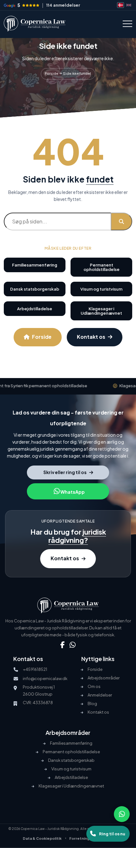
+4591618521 (35, 669)
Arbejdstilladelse (34, 308)
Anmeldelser (100, 695)
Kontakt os (91, 336)
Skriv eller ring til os (65, 472)
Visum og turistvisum (101, 289)
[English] (128, 5)
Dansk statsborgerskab (34, 289)
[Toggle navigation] (127, 23)
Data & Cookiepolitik (42, 838)
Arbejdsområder (104, 678)
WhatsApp (72, 492)
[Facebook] (62, 644)
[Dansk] (120, 5)
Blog (92, 704)
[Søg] (121, 221)
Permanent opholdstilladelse (101, 267)
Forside (42, 336)
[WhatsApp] (73, 644)
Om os (94, 686)
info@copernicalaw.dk (45, 678)
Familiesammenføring (34, 264)
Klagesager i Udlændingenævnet (101, 311)
